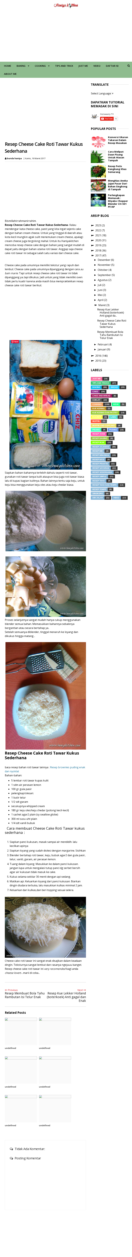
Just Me (96, 379)
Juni (100, 290)
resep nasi (98, 459)
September (105, 275)
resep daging (99, 438)
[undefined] (21, 1031)
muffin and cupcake (103, 425)
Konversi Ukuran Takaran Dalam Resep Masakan (118, 139)
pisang (96, 430)
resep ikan (98, 442)
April (101, 300)
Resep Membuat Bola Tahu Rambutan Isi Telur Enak (110, 335)
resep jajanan (100, 447)
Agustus (103, 280)
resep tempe (99, 489)
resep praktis (100, 464)
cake (95, 391)
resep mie (97, 451)
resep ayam (98, 434)
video (116, 498)
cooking (97, 404)
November (104, 265)
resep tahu (98, 481)
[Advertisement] (66, 35)
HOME (7, 65)
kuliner (96, 417)
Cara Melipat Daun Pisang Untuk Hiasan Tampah (116, 156)
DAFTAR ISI (112, 65)
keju (116, 404)
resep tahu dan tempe (104, 485)
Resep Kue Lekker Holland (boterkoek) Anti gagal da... (110, 312)
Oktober (103, 270)
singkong (97, 493)
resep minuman (100, 455)
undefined (10, 1048)
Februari (103, 344)
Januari (102, 349)
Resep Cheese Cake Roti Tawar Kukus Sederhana (111, 323)
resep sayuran (100, 468)
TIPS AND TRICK (64, 65)
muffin (96, 421)
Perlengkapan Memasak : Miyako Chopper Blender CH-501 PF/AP (118, 200)
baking (96, 387)
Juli (100, 285)
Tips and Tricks (100, 383)
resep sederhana (102, 472)
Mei (100, 295)
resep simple (99, 476)
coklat (96, 400)
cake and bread (101, 396)
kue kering (98, 408)
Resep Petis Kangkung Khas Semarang (117, 168)
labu (113, 417)
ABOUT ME (10, 73)
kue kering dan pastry (105, 413)
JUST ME (83, 65)
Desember (104, 260)
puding (113, 430)
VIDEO (96, 65)
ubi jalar (97, 498)
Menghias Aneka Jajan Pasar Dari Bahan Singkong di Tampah (118, 185)
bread (114, 387)
